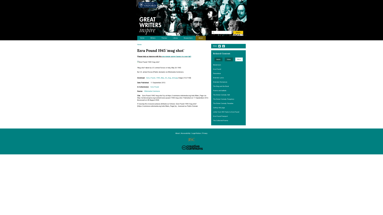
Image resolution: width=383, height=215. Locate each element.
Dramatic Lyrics (218, 78)
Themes (164, 38)
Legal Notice (196, 133)
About (201, 38)
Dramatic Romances (220, 82)
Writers (152, 38)
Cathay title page (219, 108)
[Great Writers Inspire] (147, 5)
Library (175, 38)
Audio (218, 59)
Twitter (219, 46)
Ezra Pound (155, 87)
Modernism (217, 65)
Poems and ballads (219, 90)
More (239, 59)
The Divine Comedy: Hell (221, 95)
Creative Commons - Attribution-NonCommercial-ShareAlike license (192, 147)
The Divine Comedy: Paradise (223, 103)
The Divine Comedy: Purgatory (223, 99)
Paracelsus (217, 73)
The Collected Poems (220, 120)
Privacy (204, 133)
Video (229, 59)
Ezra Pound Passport (220, 116)
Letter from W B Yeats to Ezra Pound (226, 112)
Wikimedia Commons (152, 91)
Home (142, 38)
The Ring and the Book (221, 86)
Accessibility (185, 133)
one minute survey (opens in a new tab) (176, 56)
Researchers (188, 38)
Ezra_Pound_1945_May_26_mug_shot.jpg (162, 78)
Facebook (223, 46)
